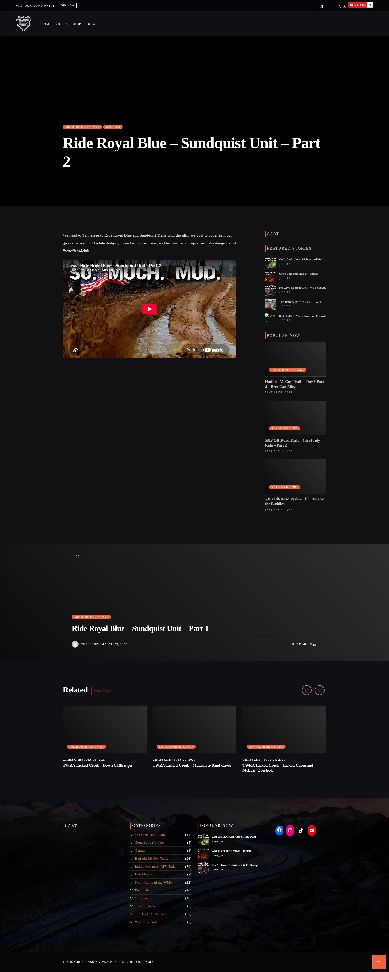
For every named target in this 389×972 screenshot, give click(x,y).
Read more (302, 644)
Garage (140, 850)
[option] (105, 742)
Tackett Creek (145, 906)
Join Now (67, 5)
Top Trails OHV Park (150, 914)
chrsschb (89, 644)
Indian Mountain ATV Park (155, 866)
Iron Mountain (145, 874)
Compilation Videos (150, 842)
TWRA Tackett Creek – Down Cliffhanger (98, 765)
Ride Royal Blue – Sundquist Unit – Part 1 (140, 628)
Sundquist (113, 127)
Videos (61, 24)
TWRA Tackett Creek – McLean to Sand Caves (192, 765)
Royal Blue (143, 890)
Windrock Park (146, 922)
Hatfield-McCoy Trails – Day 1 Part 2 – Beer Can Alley (294, 384)
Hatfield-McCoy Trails (287, 369)
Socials (92, 24)
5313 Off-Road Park (284, 428)
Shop (76, 24)
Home (46, 24)
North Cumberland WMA (82, 127)
